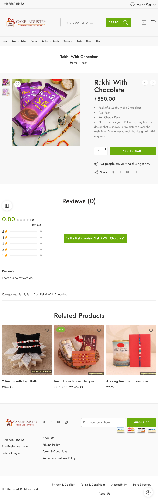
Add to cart (133, 151)
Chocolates (67, 41)
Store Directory (142, 484)
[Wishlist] (17, 84)
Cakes (23, 41)
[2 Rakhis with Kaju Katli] (27, 350)
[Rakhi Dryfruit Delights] (145, 83)
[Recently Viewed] (148, 492)
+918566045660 (13, 3)
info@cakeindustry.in (15, 446)
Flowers (34, 41)
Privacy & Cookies (63, 484)
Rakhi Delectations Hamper (74, 381)
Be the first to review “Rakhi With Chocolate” (95, 238)
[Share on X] (113, 172)
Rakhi (14, 41)
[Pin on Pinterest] (127, 172)
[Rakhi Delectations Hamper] (79, 350)
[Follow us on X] (44, 422)
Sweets (56, 41)
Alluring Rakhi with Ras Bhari (127, 381)
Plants (88, 41)
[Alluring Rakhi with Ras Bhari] (131, 350)
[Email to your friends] (135, 172)
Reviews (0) (79, 201)
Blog (98, 41)
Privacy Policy (51, 444)
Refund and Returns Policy (59, 458)
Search (115, 22)
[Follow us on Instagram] (66, 422)
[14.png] (6, 82)
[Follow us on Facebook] (51, 422)
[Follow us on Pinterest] (58, 422)
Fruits (79, 41)
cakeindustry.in (11, 453)
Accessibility (119, 484)
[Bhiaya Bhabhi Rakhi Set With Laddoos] (153, 83)
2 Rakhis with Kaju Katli (19, 381)
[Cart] (144, 22)
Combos (45, 41)
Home (4, 41)
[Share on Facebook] (120, 172)
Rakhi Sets (32, 294)
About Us (48, 438)
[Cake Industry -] (26, 22)
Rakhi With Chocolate (53, 294)
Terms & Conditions (55, 451)
